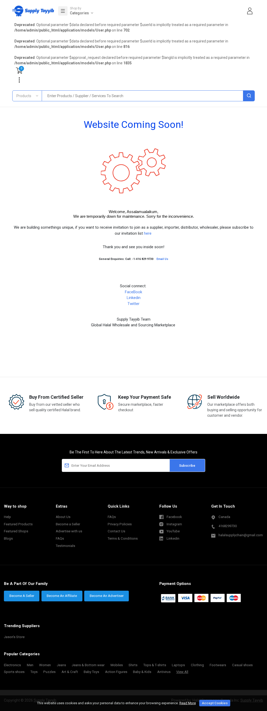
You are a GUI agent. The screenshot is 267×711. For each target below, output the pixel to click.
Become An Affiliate (62, 596)
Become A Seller (21, 596)
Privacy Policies (120, 524)
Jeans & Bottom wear (88, 665)
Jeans (61, 665)
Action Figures (116, 672)
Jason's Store (14, 637)
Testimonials (65, 546)
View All (182, 672)
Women (45, 665)
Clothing (197, 665)
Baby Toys (91, 672)
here (148, 233)
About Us (63, 517)
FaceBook (133, 292)
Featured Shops (16, 531)
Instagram (174, 524)
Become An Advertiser (107, 596)
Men (30, 665)
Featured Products (18, 524)
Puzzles (49, 672)
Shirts (133, 665)
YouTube (173, 531)
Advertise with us (69, 531)
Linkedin (134, 297)
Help (7, 517)
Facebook (174, 517)
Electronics (12, 665)
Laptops (178, 665)
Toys (34, 672)
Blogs (8, 538)
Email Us (162, 259)
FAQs (60, 538)
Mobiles (117, 665)
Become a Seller (68, 524)
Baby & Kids (142, 672)
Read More (187, 703)
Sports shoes (14, 672)
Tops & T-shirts (154, 665)
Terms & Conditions (123, 538)
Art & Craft (70, 672)
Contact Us (116, 531)
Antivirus (164, 672)
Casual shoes (242, 665)
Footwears (218, 665)
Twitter (133, 303)
